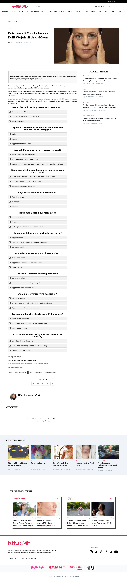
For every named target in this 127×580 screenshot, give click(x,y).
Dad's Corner (90, 11)
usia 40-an (38, 372)
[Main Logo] (20, 6)
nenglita (35, 469)
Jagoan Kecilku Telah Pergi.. (85, 464)
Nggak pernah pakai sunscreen (24, 186)
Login (37, 421)
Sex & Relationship (56, 11)
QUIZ (9, 28)
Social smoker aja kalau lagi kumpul (26, 283)
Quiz (99, 11)
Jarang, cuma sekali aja (21, 350)
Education (22, 11)
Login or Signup (100, 6)
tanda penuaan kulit (20, 372)
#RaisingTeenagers (118, 11)
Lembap (15, 207)
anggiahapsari (90, 83)
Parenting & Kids (7, 11)
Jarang (14, 139)
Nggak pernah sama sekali (22, 144)
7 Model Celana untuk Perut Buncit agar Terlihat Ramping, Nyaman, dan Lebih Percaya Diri (100, 80)
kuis (10, 372)
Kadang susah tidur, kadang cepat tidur (27, 227)
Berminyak (16, 202)
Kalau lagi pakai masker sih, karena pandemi (29, 242)
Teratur (14, 222)
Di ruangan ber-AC (19, 112)
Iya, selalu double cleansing (22, 341)
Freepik (20, 367)
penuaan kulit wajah (50, 372)
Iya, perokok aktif (18, 278)
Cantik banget (17, 267)
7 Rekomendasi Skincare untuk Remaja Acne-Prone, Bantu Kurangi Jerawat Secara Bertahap (100, 106)
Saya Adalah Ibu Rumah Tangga (60, 464)
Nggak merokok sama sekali (23, 288)
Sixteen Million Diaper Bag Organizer (17, 464)
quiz (31, 372)
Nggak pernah (17, 238)
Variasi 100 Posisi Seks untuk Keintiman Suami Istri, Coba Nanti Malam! (99, 119)
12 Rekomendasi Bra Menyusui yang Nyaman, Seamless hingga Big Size (99, 93)
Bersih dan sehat (18, 258)
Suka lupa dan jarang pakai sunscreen (26, 182)
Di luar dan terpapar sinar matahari (25, 117)
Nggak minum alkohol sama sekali (25, 308)
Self (69, 11)
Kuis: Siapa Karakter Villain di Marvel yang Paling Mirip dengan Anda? (29, 363)
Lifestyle (78, 11)
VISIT (56, 498)
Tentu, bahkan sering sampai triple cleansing (29, 346)
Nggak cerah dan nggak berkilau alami (27, 263)
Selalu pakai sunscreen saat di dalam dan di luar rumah (33, 177)
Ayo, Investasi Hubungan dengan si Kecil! (107, 465)
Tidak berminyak (18, 197)
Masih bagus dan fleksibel (22, 319)
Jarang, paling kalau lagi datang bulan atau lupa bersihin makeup (37, 164)
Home (9, 21)
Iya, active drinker (18, 298)
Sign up (44, 421)
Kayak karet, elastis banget (22, 328)
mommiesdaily (90, 97)
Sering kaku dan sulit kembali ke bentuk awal (29, 323)
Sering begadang (18, 217)
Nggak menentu (18, 121)
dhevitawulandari (91, 110)
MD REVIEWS (111, 1)
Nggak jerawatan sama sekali (23, 154)
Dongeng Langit (38, 463)
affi (12, 469)
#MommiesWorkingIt (38, 11)
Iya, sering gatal (18, 247)
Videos (106, 11)
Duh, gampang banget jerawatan (25, 159)
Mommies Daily (59, 469)
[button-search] (84, 6)
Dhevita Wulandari (16, 42)
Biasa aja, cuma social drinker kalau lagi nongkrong (32, 303)
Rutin (14, 134)
